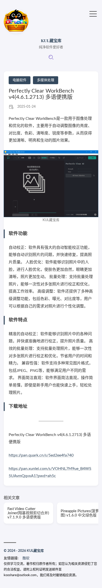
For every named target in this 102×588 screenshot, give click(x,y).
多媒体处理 (45, 80)
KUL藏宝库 (51, 40)
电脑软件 (19, 80)
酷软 (26, 558)
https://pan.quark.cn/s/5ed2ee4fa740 (41, 455)
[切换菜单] (93, 13)
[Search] (51, 59)
